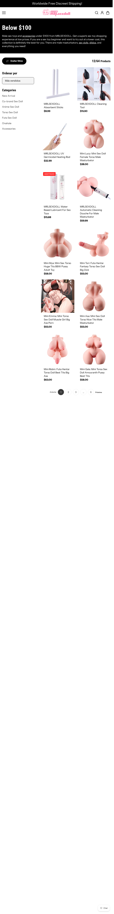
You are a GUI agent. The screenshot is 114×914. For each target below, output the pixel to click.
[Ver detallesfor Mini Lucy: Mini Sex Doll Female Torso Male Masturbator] (94, 133)
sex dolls (83, 42)
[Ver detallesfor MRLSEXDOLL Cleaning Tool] (94, 84)
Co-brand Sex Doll (12, 101)
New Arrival (8, 95)
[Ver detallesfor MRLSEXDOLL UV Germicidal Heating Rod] (57, 133)
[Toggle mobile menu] (21, 13)
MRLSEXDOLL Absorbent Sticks (53, 105)
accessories (28, 35)
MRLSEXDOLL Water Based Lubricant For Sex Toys (57, 210)
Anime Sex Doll (10, 106)
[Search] (96, 13)
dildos (92, 42)
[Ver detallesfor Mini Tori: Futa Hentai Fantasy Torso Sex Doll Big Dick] (94, 243)
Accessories (8, 128)
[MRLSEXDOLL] (56, 13)
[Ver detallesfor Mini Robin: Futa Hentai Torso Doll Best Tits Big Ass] (57, 349)
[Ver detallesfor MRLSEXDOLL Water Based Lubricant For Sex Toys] (57, 186)
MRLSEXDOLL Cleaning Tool (93, 105)
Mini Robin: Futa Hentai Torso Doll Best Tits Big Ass (56, 372)
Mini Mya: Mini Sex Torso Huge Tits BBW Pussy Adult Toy (57, 266)
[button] (108, 13)
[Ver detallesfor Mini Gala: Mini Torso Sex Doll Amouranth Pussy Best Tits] (94, 349)
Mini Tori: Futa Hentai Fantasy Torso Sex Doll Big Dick (92, 266)
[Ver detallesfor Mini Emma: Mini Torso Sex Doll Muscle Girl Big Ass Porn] (57, 296)
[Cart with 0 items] (108, 13)
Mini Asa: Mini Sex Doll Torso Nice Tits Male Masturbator (92, 319)
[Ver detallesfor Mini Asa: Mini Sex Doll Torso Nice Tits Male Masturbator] (94, 296)
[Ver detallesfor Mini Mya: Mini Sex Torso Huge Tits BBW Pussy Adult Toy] (57, 243)
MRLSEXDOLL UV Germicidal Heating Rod (57, 155)
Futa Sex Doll (9, 117)
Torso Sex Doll (10, 112)
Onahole (6, 123)
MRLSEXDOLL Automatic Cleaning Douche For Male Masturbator (91, 211)
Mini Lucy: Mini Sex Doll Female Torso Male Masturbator (93, 157)
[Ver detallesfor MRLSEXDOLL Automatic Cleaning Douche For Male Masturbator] (94, 186)
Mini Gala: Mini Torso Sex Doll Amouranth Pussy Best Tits (93, 372)
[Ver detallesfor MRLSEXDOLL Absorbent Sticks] (57, 84)
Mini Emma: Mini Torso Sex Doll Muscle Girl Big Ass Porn (57, 319)
